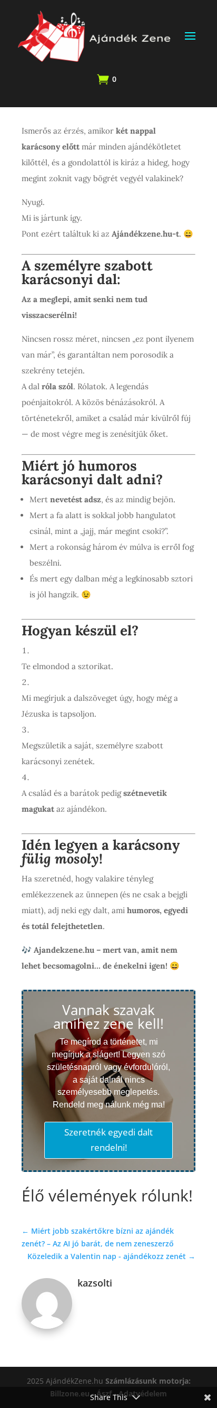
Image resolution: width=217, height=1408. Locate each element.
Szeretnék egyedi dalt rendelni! (108, 1139)
